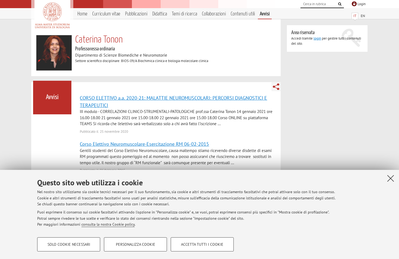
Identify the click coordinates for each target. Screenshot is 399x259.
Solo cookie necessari (68, 244)
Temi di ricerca (184, 14)
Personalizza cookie (135, 244)
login (317, 38)
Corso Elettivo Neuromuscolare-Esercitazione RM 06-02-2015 (144, 144)
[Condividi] (276, 86)
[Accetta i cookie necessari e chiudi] (390, 178)
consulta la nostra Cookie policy (108, 224)
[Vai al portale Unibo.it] (52, 15)
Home (82, 14)
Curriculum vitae (106, 14)
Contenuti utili (243, 14)
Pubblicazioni (136, 14)
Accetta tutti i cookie (202, 244)
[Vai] (340, 4)
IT (354, 16)
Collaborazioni (214, 14)
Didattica (159, 14)
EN (363, 16)
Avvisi (265, 14)
